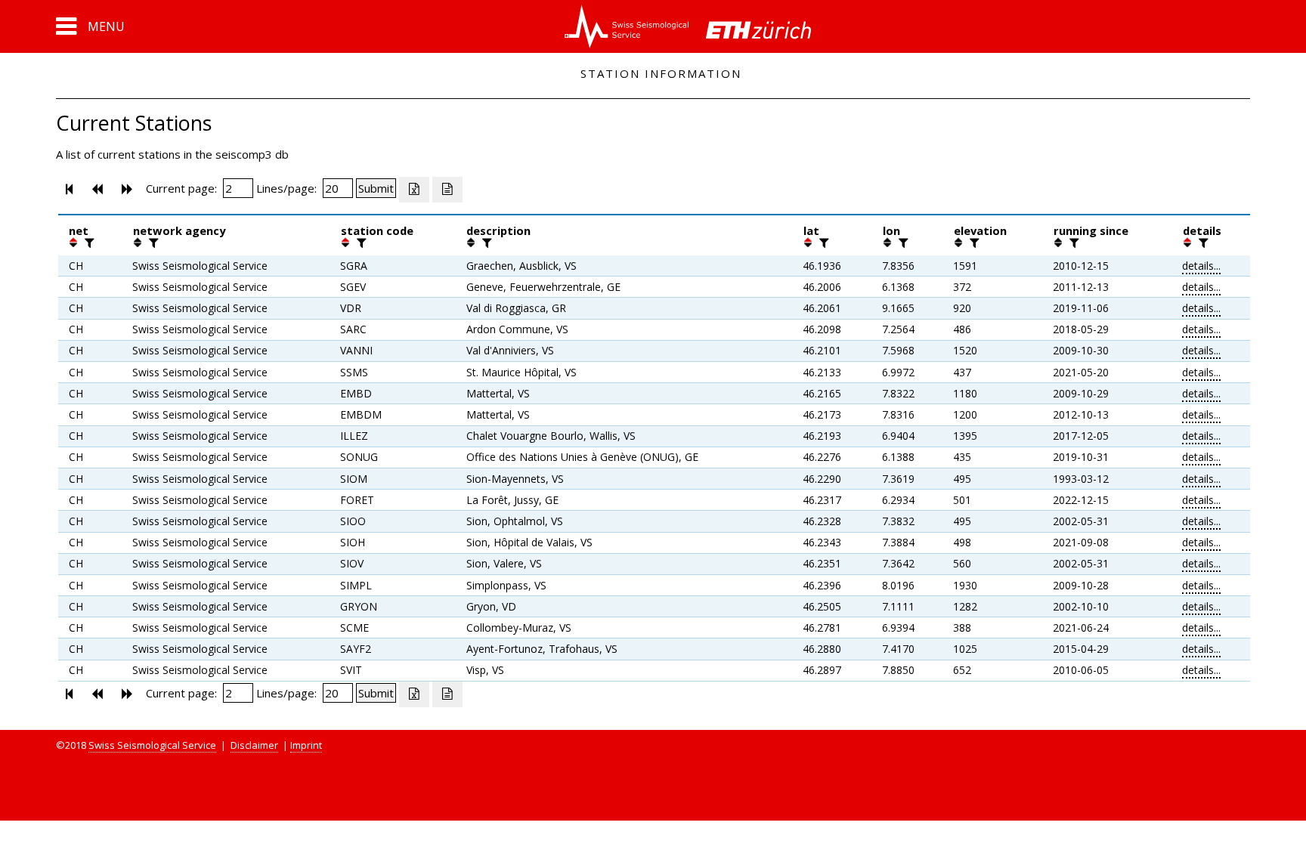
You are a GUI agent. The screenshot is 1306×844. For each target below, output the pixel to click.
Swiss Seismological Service (152, 745)
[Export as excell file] (414, 189)
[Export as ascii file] (447, 189)
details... (1201, 265)
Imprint (306, 745)
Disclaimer (254, 745)
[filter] (87, 242)
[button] (90, 26)
